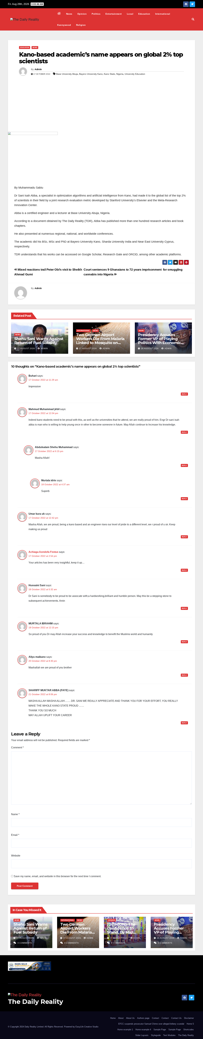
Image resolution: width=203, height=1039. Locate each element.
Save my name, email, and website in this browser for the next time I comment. (57, 876)
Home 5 (190, 1024)
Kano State (109, 74)
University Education (135, 74)
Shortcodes (188, 1029)
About (121, 1018)
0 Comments (25, 943)
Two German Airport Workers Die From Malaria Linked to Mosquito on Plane (100, 340)
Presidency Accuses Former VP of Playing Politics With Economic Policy (159, 340)
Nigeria (119, 74)
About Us (130, 1018)
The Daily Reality (35, 1001)
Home (113, 1018)
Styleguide (156, 1035)
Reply (184, 394)
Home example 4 (143, 1029)
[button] (193, 19)
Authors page (143, 1018)
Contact (155, 1018)
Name (15, 814)
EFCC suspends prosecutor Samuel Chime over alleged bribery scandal (151, 1024)
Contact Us (176, 1018)
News (69, 14)
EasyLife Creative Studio (86, 1026)
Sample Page (160, 1029)
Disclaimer (189, 1018)
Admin (38, 69)
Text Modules (169, 1035)
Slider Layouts (141, 1035)
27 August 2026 (26, 348)
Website (15, 855)
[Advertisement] (101, 108)
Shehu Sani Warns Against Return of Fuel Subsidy (38, 340)
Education (144, 14)
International (162, 14)
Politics (96, 14)
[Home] (59, 13)
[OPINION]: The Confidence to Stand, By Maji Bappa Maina (121, 930)
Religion (81, 25)
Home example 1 (125, 1029)
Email (15, 835)
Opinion (82, 14)
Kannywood (64, 25)
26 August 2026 (150, 348)
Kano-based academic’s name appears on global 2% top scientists (101, 58)
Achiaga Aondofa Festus (43, 552)
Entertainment (113, 14)
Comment (17, 747)
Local (130, 14)
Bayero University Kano (91, 74)
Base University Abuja (67, 74)
